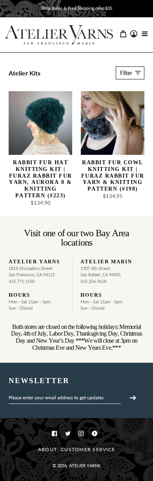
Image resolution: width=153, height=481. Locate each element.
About (47, 449)
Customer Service (88, 449)
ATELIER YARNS (84, 465)
